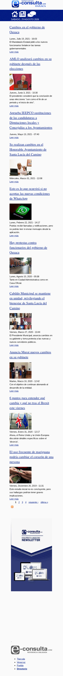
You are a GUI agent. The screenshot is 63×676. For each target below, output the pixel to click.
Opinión (32, 14)
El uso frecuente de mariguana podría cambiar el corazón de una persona (31, 456)
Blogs (37, 14)
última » (44, 502)
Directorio (22, 669)
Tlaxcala (21, 659)
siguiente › (33, 502)
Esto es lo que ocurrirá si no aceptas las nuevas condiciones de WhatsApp (30, 193)
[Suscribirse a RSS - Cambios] (12, 507)
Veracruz (21, 662)
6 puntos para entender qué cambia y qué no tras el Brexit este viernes (29, 403)
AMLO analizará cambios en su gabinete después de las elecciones (31, 63)
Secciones (23, 14)
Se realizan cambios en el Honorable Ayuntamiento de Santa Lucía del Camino (28, 149)
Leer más (14, 52)
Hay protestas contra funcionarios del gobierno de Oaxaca (28, 247)
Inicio (15, 14)
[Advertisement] (33, 613)
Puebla (20, 665)
